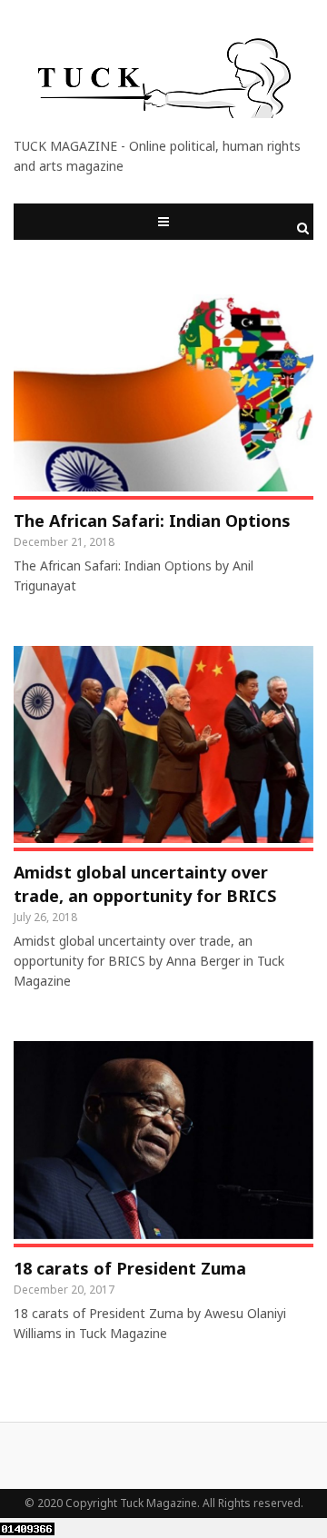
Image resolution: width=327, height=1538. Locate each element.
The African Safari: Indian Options (152, 520)
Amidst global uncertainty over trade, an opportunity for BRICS (145, 884)
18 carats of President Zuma (130, 1268)
